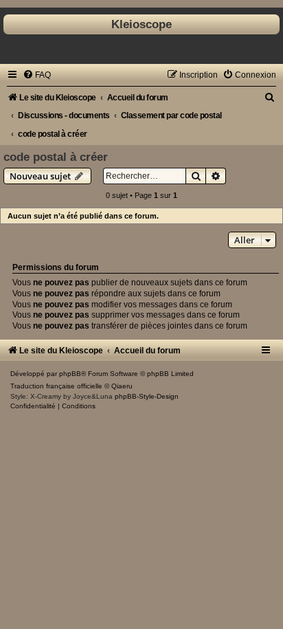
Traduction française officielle (56, 386)
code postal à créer (55, 157)
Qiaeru (122, 386)
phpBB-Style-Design (147, 396)
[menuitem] (37, 75)
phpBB (70, 373)
